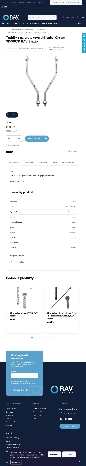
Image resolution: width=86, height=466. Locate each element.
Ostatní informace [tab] (68, 162)
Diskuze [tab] (54, 162)
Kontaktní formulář (70, 426)
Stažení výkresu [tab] (29, 162)
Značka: (55, 49)
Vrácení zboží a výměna (13, 444)
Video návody (37, 415)
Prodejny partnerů (12, 422)
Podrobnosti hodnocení (36, 48)
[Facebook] (61, 418)
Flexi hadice (19, 262)
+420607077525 (69, 413)
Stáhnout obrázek (12, 115)
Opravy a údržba (38, 412)
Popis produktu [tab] (13, 162)
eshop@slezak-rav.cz (70, 409)
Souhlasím (69, 454)
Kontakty (9, 425)
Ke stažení (31, 2)
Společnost (22, 2)
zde (38, 457)
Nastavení (16, 462)
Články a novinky (11, 2)
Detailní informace (12, 145)
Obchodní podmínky (12, 438)
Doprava (9, 441)
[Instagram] (65, 418)
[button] (32, 337)
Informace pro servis (39, 408)
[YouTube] (70, 418)
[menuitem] (7, 23)
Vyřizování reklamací (12, 448)
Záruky (35, 418)
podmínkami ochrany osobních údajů (23, 383)
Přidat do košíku (33, 139)
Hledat (54, 17)
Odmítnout (54, 454)
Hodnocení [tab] (43, 162)
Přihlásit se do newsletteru (22, 390)
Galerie (39, 2)
